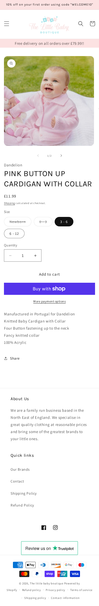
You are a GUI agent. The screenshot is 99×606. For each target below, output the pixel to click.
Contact (17, 481)
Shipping (9, 203)
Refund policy (31, 590)
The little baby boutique (46, 583)
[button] (6, 23)
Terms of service (81, 590)
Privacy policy (55, 590)
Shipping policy (35, 598)
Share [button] (15, 358)
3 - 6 (64, 221)
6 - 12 (14, 233)
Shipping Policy (24, 493)
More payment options (49, 301)
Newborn (20, 222)
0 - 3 (46, 222)
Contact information (65, 598)
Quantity (10, 245)
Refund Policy (22, 505)
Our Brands (20, 469)
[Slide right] (61, 155)
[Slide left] (38, 155)
